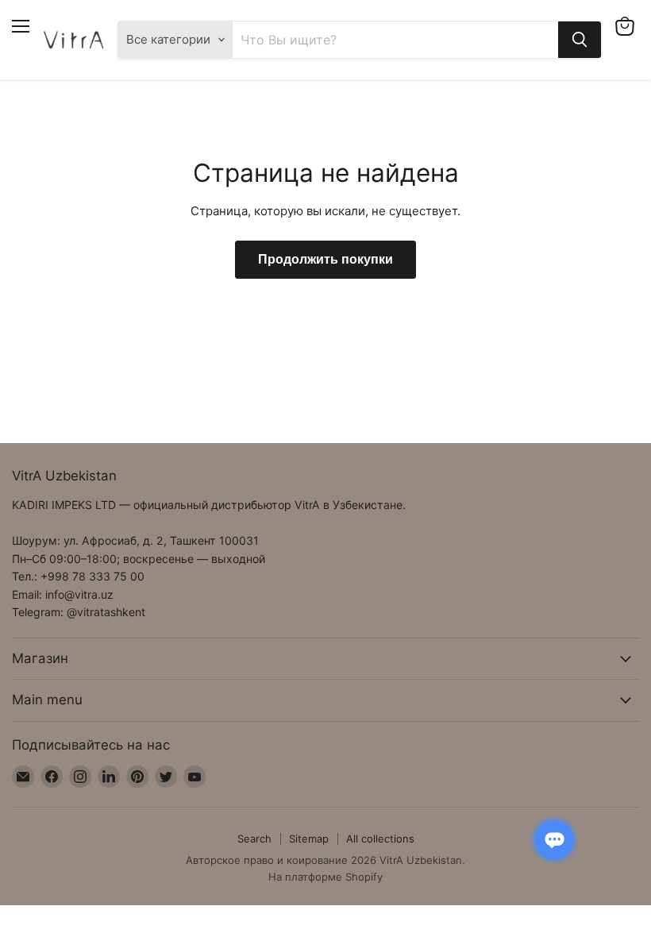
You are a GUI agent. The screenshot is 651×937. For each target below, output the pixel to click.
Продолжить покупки (325, 259)
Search (254, 838)
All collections (380, 838)
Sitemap (309, 838)
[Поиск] (579, 39)
